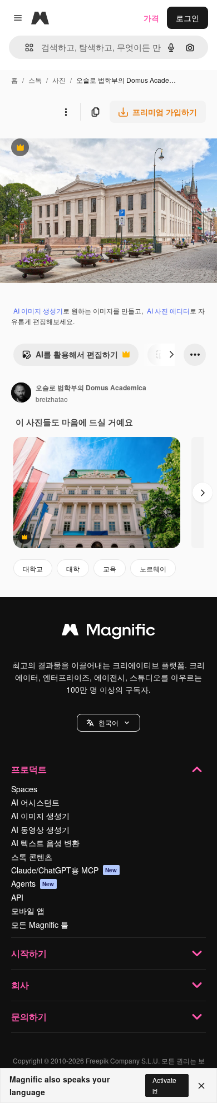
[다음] (171, 355)
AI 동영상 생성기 (40, 829)
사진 (59, 80)
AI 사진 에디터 (168, 310)
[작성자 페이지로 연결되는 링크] (21, 393)
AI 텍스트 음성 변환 (45, 842)
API (17, 897)
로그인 (187, 17)
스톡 (35, 80)
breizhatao (52, 399)
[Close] (201, 1085)
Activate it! (164, 1085)
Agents (33, 883)
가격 (151, 17)
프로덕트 (29, 769)
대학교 (33, 568)
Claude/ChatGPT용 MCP (64, 870)
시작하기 (29, 953)
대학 (73, 568)
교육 (109, 568)
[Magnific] (108, 632)
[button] (108, 723)
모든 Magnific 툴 (39, 924)
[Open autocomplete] (24, 47)
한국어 (108, 722)
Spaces (24, 788)
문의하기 (29, 1016)
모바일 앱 (28, 910)
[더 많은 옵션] (66, 112)
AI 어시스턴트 (35, 802)
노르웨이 (153, 568)
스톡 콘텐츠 (31, 856)
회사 (20, 984)
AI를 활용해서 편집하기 (70, 357)
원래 (64, 149)
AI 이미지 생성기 (38, 310)
